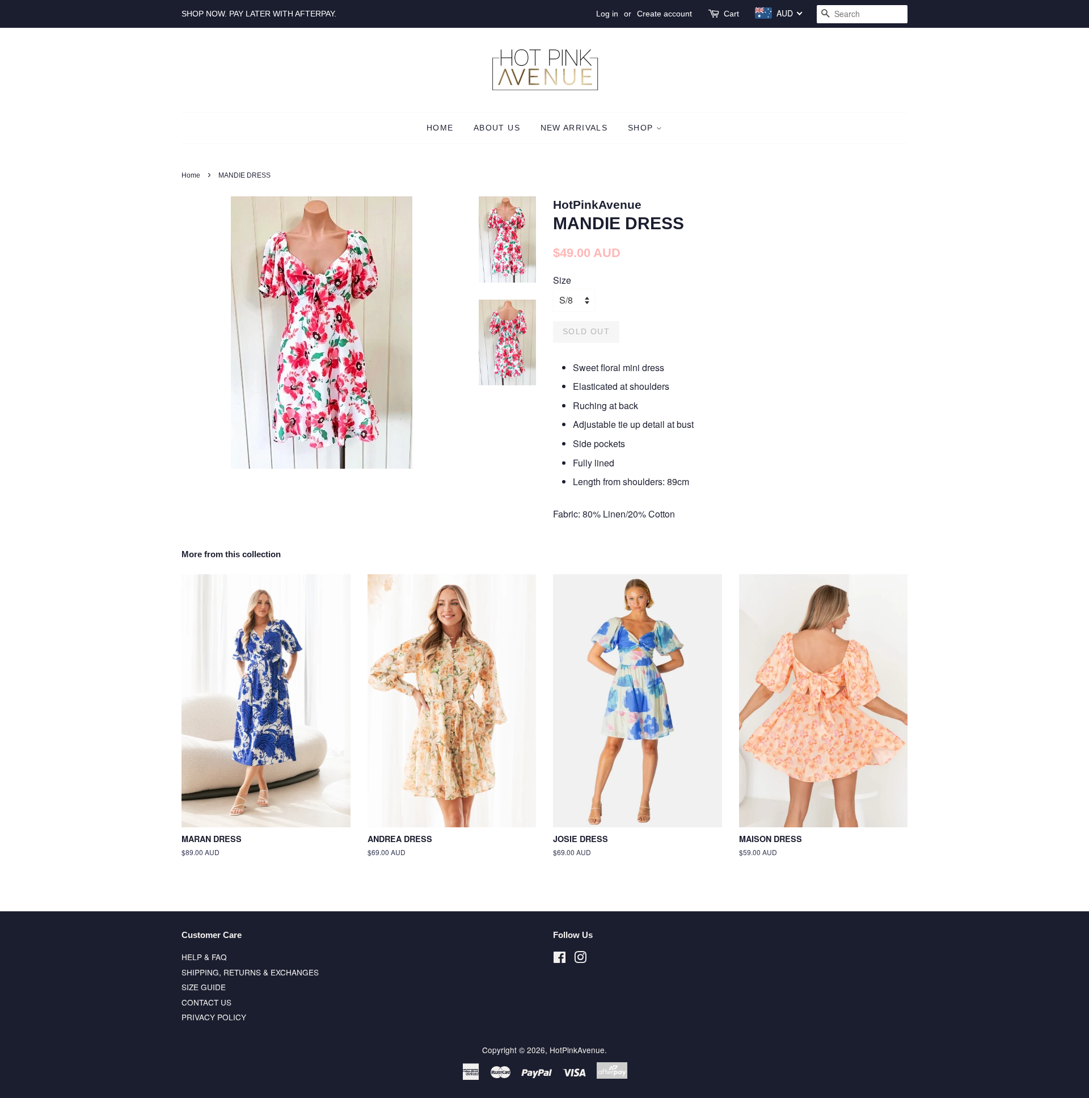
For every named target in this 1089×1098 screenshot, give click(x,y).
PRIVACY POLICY (214, 1017)
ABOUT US (497, 127)
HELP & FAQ (204, 956)
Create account (664, 13)
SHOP (642, 127)
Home (191, 175)
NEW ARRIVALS (574, 127)
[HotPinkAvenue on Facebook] (559, 959)
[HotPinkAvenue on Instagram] (580, 959)
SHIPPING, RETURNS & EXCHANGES (250, 972)
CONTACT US (206, 1002)
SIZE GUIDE (204, 986)
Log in (607, 13)
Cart (731, 13)
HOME (440, 127)
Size (562, 280)
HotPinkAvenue (577, 1049)
